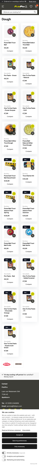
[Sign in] (26, 6)
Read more (32, 1)
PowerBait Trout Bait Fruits (9, 244)
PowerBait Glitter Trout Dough (10, 142)
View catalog (3, 6)
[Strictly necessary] (4, 453)
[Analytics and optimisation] (4, 456)
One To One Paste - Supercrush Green (10, 345)
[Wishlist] (31, 6)
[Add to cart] (14, 35)
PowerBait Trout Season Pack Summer (28, 210)
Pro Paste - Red (9, 276)
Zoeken (34, 12)
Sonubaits (7, 73)
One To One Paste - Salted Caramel (29, 277)
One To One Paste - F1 (29, 310)
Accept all (19, 435)
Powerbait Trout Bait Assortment (9, 177)
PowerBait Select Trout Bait (29, 44)
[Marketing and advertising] (4, 460)
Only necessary (19, 446)
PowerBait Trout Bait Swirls (28, 244)
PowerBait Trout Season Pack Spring (9, 210)
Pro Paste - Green (10, 75)
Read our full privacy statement (11, 430)
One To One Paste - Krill (29, 109)
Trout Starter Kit (28, 176)
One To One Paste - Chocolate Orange (10, 311)
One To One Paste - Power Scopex (10, 109)
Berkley (6, 40)
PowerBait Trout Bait (9, 44)
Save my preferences (19, 440)
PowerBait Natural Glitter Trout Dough (28, 143)
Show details (26, 430)
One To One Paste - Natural (29, 76)
